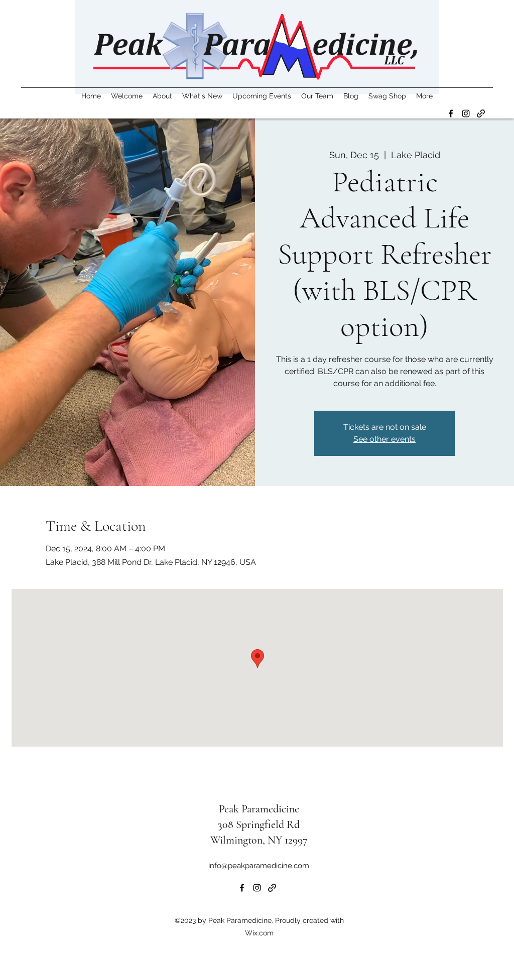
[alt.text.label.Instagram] (466, 113)
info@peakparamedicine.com (258, 865)
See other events (384, 439)
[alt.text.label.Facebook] (451, 113)
